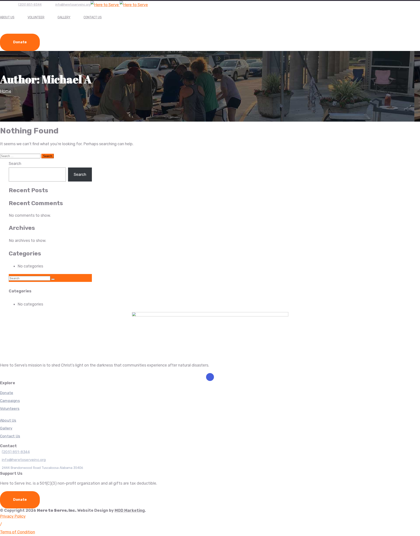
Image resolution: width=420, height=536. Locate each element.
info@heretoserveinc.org (73, 5)
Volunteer (36, 17)
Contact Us (93, 17)
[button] (1, 524)
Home (5, 91)
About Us (7, 17)
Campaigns (10, 400)
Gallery (64, 17)
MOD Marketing (130, 510)
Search (15, 163)
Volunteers (9, 408)
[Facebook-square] (210, 377)
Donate (20, 42)
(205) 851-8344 (30, 5)
